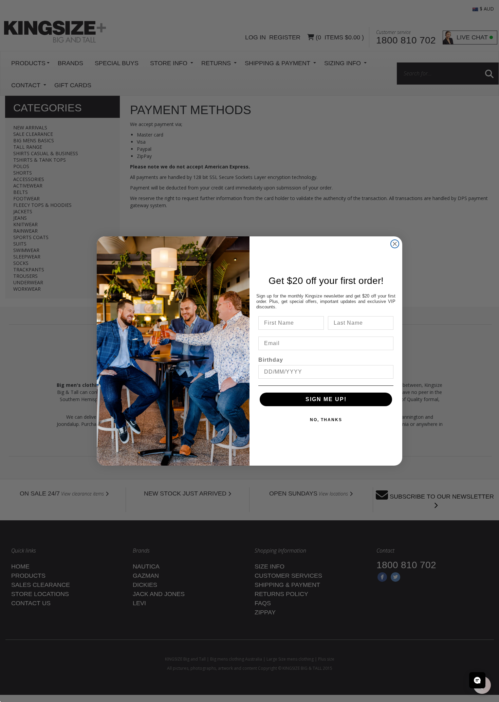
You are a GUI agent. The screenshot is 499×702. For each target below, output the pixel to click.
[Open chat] (477, 680)
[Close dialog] (395, 244)
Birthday (270, 360)
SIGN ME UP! (326, 399)
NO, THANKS (326, 419)
